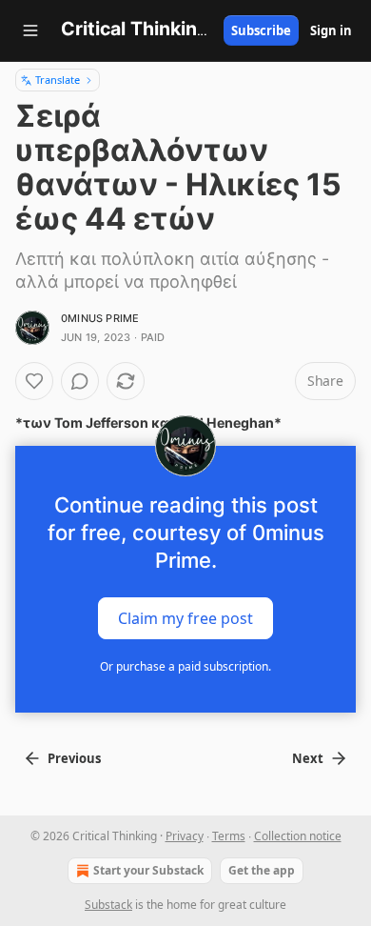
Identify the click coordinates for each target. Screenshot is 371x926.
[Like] (34, 381)
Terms (228, 836)
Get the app (261, 870)
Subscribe (261, 30)
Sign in (331, 30)
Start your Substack (148, 870)
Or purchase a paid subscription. (185, 666)
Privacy (185, 836)
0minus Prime (100, 318)
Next (307, 758)
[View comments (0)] (80, 381)
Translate (57, 79)
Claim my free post (185, 618)
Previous (74, 758)
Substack (108, 904)
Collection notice (298, 836)
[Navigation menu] (30, 30)
